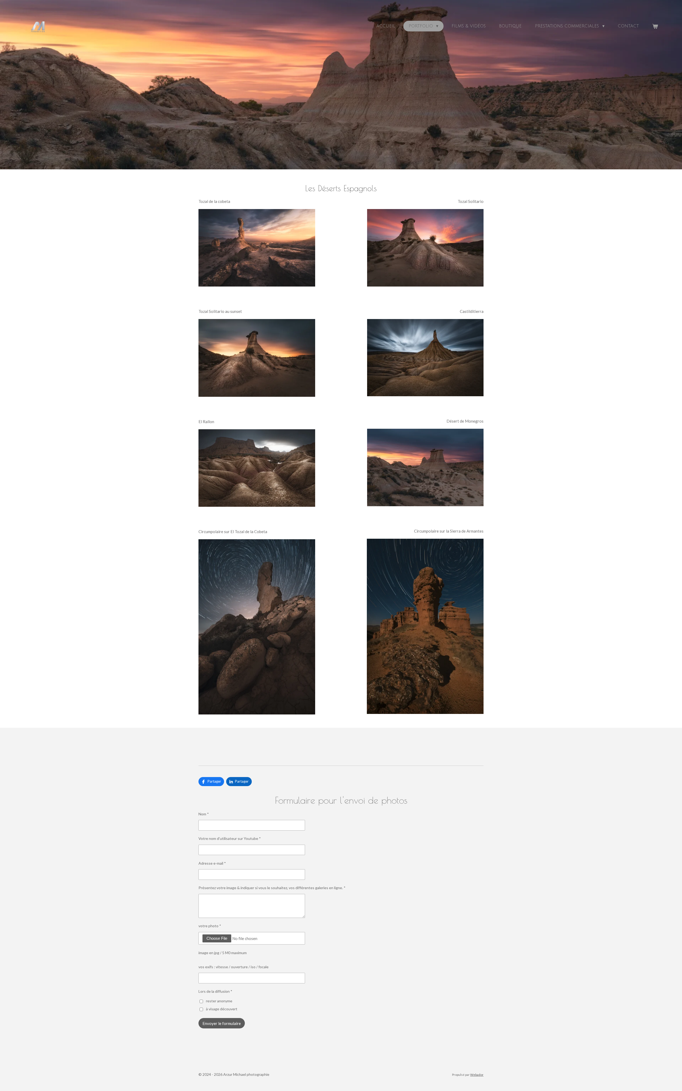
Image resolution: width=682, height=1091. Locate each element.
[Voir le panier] (655, 26)
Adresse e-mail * (212, 863)
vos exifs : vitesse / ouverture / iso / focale (233, 967)
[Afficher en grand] (256, 248)
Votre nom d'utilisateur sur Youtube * (229, 838)
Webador (477, 1074)
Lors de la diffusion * (215, 991)
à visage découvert (221, 1009)
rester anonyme (219, 1001)
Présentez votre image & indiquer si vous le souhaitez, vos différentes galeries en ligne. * (272, 887)
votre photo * (209, 926)
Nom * (203, 814)
